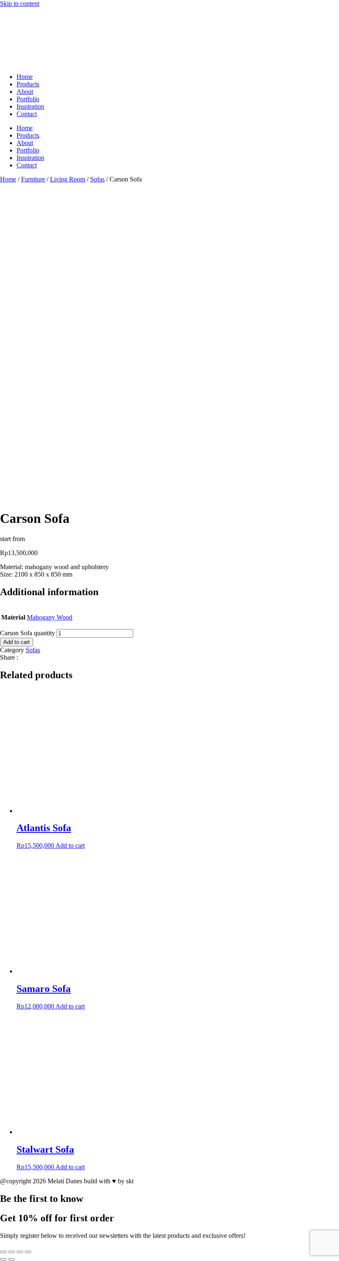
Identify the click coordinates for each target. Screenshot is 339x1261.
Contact (27, 113)
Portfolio (28, 99)
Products (28, 84)
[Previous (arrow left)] (3, 1259)
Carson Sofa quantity (27, 632)
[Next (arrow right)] (11, 1259)
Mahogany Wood (49, 617)
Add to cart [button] (70, 845)
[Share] (20, 1252)
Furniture (33, 179)
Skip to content (19, 3)
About (25, 91)
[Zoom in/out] (3, 1252)
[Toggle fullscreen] (11, 1252)
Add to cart (16, 642)
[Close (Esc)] (28, 1252)
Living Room (67, 179)
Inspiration (30, 106)
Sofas (97, 179)
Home (25, 76)
